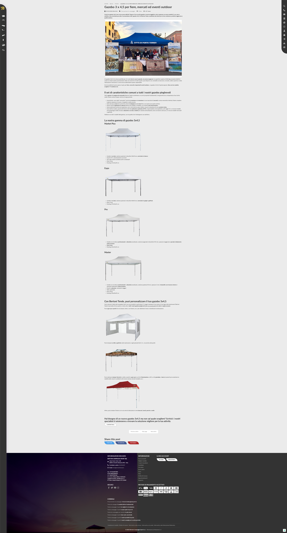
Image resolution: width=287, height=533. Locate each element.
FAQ (139, 473)
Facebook (121, 442)
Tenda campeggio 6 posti (114, 517)
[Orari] (284, 27)
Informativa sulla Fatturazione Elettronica (164, 525)
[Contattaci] (284, 14)
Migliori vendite (142, 461)
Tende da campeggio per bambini (116, 512)
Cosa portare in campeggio (128, 11)
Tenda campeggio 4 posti (114, 507)
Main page (144, 431)
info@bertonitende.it (118, 467)
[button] (284, 6)
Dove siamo (141, 469)
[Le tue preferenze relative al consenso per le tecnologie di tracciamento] (284, 530)
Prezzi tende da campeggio (114, 501)
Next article (153, 431)
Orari (139, 471)
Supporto (140, 480)
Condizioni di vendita (113, 525)
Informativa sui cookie (147, 525)
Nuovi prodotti (142, 458)
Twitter (109, 442)
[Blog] (284, 47)
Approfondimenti (142, 478)
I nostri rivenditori (143, 463)
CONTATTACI (110, 424)
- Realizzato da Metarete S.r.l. (154, 529)
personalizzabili (152, 306)
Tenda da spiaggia (112, 504)
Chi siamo (140, 467)
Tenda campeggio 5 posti (114, 509)
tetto (142, 343)
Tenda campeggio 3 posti (114, 520)
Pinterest (133, 442)
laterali (118, 308)
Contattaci (141, 465)
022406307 (122, 465)
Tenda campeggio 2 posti (114, 515)
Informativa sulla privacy (135, 525)
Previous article (134, 431)
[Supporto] (284, 43)
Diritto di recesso (142, 476)
